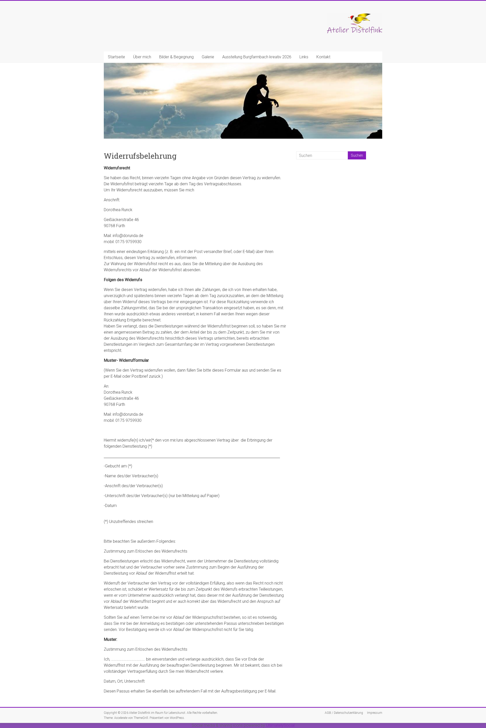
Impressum (374, 713)
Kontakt (323, 56)
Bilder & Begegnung (176, 56)
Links (303, 56)
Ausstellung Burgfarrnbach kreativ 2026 (256, 56)
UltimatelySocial (280, 725)
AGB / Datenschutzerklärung (344, 713)
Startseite (116, 56)
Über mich (142, 56)
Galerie (208, 56)
